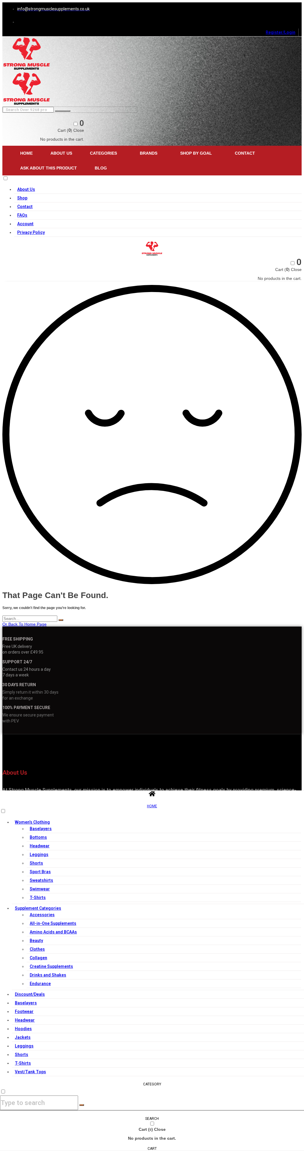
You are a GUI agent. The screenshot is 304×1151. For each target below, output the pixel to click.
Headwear (40, 846)
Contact (245, 153)
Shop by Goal (196, 153)
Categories (103, 153)
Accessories (42, 914)
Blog (101, 168)
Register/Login (280, 32)
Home (26, 153)
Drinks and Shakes (48, 975)
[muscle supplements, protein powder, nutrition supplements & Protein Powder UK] (26, 69)
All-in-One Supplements (53, 923)
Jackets (23, 1037)
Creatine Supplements (51, 966)
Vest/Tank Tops (30, 1071)
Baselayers (41, 828)
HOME (152, 806)
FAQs (22, 215)
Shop (22, 198)
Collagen (38, 957)
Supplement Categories (38, 908)
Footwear (24, 1011)
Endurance (40, 983)
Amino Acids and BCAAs (53, 932)
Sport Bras (40, 871)
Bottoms (38, 837)
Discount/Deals (30, 994)
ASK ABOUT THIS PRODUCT (48, 168)
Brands (148, 153)
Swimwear (40, 889)
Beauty (36, 940)
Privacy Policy (31, 232)
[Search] (60, 620)
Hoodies (23, 1028)
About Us (61, 153)
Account (25, 223)
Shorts (36, 863)
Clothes (37, 949)
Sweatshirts (41, 880)
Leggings (39, 854)
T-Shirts (38, 897)
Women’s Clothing (32, 822)
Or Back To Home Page (24, 624)
